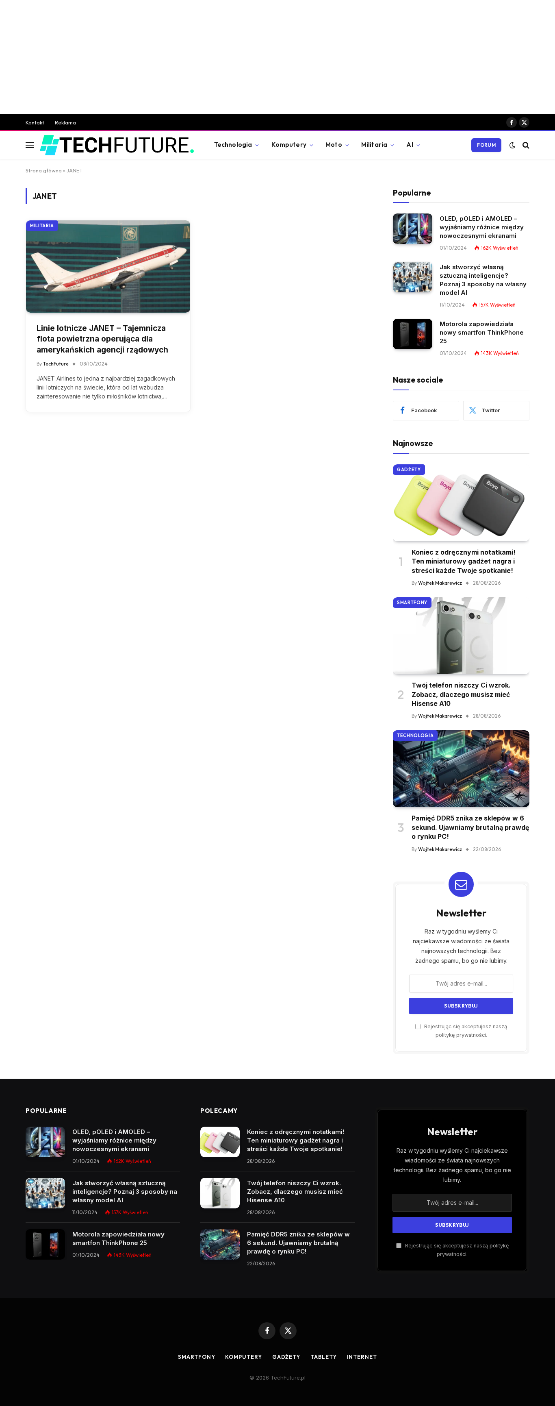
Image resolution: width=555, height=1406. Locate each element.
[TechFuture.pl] (117, 145)
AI (409, 144)
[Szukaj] (525, 145)
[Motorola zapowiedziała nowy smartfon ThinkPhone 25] (412, 334)
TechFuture (56, 364)
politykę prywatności (461, 1035)
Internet (362, 1357)
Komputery (288, 144)
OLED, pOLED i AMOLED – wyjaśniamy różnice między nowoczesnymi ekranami (482, 227)
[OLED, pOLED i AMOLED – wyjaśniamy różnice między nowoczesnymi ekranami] (412, 228)
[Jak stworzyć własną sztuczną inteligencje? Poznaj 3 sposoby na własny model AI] (412, 277)
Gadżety (409, 469)
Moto (333, 144)
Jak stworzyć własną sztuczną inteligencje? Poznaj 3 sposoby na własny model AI (483, 279)
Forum (486, 145)
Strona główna (44, 170)
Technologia (233, 144)
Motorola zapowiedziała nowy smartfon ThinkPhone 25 (482, 332)
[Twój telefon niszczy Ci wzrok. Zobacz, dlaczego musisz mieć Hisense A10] (461, 635)
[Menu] (30, 145)
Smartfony (412, 602)
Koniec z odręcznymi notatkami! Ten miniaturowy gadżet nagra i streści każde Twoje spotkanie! (464, 561)
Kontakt (35, 122)
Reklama (65, 122)
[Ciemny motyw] (512, 145)
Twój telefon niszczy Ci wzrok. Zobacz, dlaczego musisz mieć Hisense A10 (461, 694)
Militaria (374, 144)
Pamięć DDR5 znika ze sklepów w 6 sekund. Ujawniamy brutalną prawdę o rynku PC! (470, 827)
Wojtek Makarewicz (440, 583)
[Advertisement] (277, 57)
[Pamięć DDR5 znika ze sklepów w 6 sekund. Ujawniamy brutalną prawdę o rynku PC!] (461, 768)
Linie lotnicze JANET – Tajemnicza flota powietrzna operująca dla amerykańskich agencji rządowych (102, 339)
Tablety (323, 1357)
